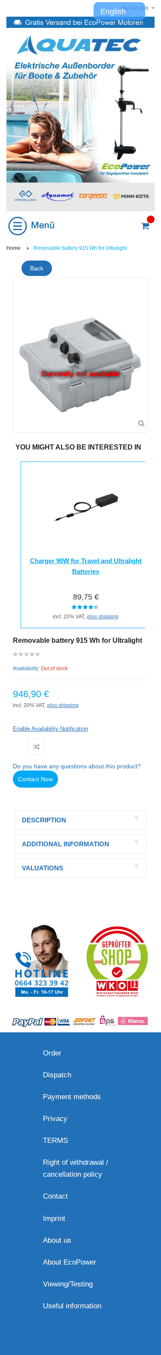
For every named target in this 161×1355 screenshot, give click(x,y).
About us (57, 1240)
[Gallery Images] (141, 423)
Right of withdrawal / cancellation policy (75, 1168)
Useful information (72, 1306)
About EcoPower (69, 1262)
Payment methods (72, 1097)
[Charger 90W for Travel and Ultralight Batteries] (85, 506)
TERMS (55, 1140)
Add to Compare (36, 746)
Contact (55, 1196)
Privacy (55, 1119)
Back (36, 268)
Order (52, 1053)
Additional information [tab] (65, 844)
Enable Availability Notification (50, 728)
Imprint (54, 1218)
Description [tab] (44, 820)
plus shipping (102, 617)
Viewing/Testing (68, 1284)
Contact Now (35, 779)
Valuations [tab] (42, 868)
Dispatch (57, 1075)
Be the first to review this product (27, 656)
